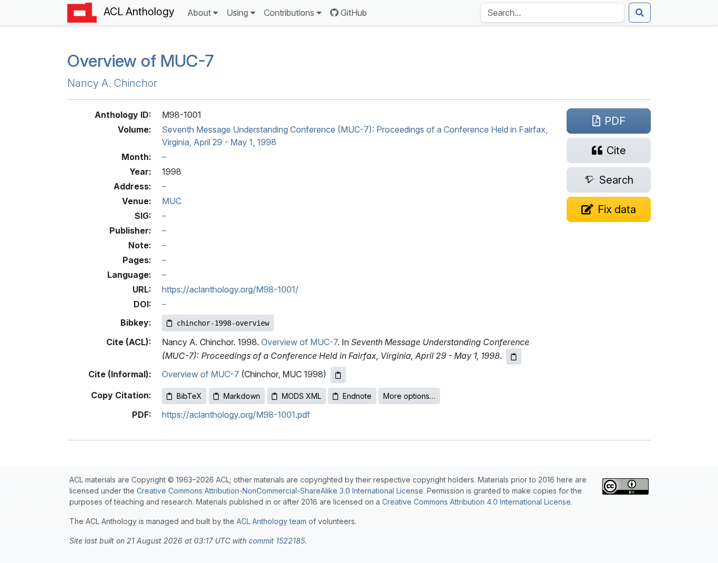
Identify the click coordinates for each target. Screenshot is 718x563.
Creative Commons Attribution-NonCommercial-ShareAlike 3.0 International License (280, 490)
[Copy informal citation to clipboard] (338, 375)
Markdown (241, 395)
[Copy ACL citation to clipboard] (513, 356)
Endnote (357, 395)
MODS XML (301, 395)
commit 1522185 (277, 540)
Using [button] (237, 12)
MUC (171, 201)
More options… (409, 395)
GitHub (354, 12)
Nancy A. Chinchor (112, 83)
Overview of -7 (140, 61)
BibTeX (189, 395)
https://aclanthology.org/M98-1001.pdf (236, 414)
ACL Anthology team (271, 521)
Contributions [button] (289, 12)
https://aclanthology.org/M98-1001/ (230, 289)
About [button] (199, 12)
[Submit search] (640, 13)
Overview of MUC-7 (299, 342)
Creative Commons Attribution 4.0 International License (476, 501)
